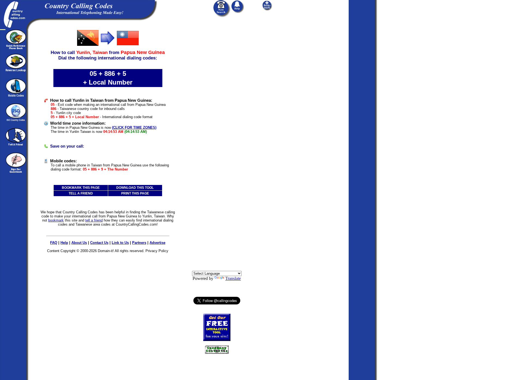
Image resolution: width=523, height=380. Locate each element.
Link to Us (120, 243)
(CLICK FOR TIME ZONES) (134, 127)
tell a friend (94, 220)
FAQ (53, 243)
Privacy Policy (156, 251)
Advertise (157, 243)
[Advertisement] (217, 111)
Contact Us (99, 243)
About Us (79, 243)
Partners (139, 243)
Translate (233, 278)
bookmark (56, 220)
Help (64, 243)
